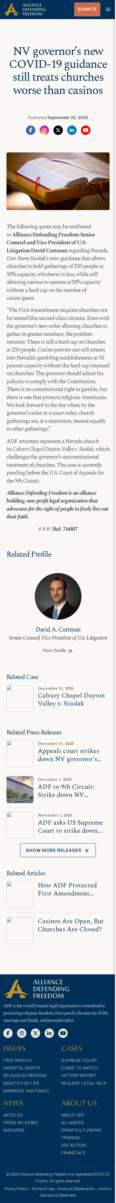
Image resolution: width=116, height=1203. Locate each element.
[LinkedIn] (72, 129)
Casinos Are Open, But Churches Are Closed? (71, 925)
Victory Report (78, 1075)
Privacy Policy (16, 1188)
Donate (87, 9)
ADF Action (73, 1145)
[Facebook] (30, 129)
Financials (73, 1153)
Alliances (72, 1122)
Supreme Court (79, 1060)
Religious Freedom (25, 1075)
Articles (13, 1115)
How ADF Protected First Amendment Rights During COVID (70, 893)
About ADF (73, 1115)
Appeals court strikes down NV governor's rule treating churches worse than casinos (70, 763)
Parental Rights (21, 1068)
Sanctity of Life (21, 1083)
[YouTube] (85, 129)
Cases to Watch (79, 1068)
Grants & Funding (81, 1130)
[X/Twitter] (58, 129)
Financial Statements (76, 1188)
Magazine (14, 1130)
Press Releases (20, 1122)
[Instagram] (44, 129)
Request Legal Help (84, 1083)
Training (70, 1138)
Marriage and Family (26, 1091)
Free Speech (17, 1060)
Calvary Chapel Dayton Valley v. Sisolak (71, 700)
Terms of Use (43, 1188)
